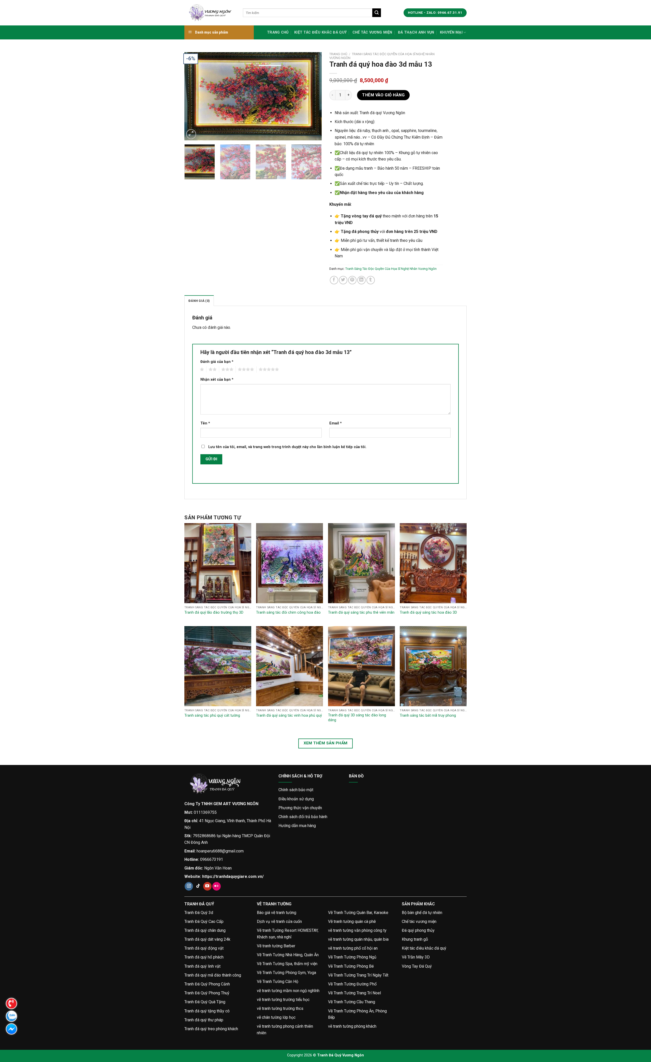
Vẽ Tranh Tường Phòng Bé (351, 966)
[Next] (312, 96)
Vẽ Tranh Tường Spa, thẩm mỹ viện (287, 963)
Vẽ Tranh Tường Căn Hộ (277, 981)
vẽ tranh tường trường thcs (280, 1008)
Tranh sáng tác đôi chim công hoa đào (288, 612)
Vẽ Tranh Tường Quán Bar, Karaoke (358, 912)
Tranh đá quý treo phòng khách (211, 1028)
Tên (205, 423)
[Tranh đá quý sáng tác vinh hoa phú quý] (289, 666)
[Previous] (193, 96)
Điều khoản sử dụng (296, 798)
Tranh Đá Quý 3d (198, 912)
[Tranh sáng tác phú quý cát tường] (217, 666)
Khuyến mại (451, 32)
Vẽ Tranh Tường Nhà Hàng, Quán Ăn (288, 954)
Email (335, 423)
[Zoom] (191, 134)
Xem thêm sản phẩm (326, 743)
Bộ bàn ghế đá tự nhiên (422, 912)
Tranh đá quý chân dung (205, 930)
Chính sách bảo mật (295, 789)
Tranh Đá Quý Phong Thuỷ (206, 993)
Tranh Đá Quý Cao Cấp (204, 921)
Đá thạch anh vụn (416, 32)
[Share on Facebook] (334, 280)
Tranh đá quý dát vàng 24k (207, 939)
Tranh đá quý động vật (204, 948)
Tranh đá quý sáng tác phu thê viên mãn (361, 612)
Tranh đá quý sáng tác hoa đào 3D (428, 612)
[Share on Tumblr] (370, 280)
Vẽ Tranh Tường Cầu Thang (351, 1001)
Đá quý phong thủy (418, 930)
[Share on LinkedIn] (361, 280)
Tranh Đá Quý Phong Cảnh (207, 984)
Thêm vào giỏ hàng (383, 95)
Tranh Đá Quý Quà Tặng (204, 1001)
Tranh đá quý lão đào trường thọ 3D (213, 612)
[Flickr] (216, 886)
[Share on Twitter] (343, 280)
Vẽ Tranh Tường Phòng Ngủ (352, 957)
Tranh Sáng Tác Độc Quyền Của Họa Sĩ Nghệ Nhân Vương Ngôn (391, 269)
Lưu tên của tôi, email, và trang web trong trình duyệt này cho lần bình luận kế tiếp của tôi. (287, 447)
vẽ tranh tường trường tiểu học (283, 999)
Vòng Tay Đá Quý (417, 966)
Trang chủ (278, 32)
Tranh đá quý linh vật (202, 966)
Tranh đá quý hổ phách (204, 957)
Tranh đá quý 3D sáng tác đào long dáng (357, 717)
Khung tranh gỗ (415, 939)
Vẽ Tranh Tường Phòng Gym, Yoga (286, 972)
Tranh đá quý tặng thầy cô (207, 1011)
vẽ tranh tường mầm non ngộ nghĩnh (288, 990)
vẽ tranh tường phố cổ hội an (353, 948)
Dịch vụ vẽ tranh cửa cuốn (279, 921)
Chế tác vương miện (372, 32)
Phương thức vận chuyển (300, 807)
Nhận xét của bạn (216, 379)
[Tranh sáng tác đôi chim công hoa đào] (289, 563)
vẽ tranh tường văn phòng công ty (357, 930)
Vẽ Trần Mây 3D (416, 957)
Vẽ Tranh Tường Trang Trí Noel (354, 993)
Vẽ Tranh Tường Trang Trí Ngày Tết (358, 975)
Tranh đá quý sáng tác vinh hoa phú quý (289, 715)
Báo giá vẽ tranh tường (276, 912)
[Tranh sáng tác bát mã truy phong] (433, 666)
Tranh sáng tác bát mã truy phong (428, 715)
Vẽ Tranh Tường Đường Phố (352, 984)
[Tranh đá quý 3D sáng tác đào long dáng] (361, 666)
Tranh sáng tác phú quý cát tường (212, 715)
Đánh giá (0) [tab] (199, 301)
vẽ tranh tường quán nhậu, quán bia (358, 939)
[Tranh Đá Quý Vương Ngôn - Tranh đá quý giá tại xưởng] (209, 13)
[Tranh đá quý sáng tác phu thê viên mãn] (361, 563)
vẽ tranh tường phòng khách (352, 1026)
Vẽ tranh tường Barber (276, 945)
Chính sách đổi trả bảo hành (302, 816)
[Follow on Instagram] (189, 886)
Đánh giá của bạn (216, 362)
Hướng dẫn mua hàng (297, 825)
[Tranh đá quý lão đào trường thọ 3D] (217, 563)
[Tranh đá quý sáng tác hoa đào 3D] (433, 563)
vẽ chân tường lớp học (276, 1017)
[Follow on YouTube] (207, 886)
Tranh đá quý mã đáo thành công (212, 975)
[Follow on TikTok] (198, 886)
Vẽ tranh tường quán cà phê (352, 921)
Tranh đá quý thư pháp (203, 1019)
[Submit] (376, 12)
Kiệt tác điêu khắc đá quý (320, 32)
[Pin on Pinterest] (352, 280)
